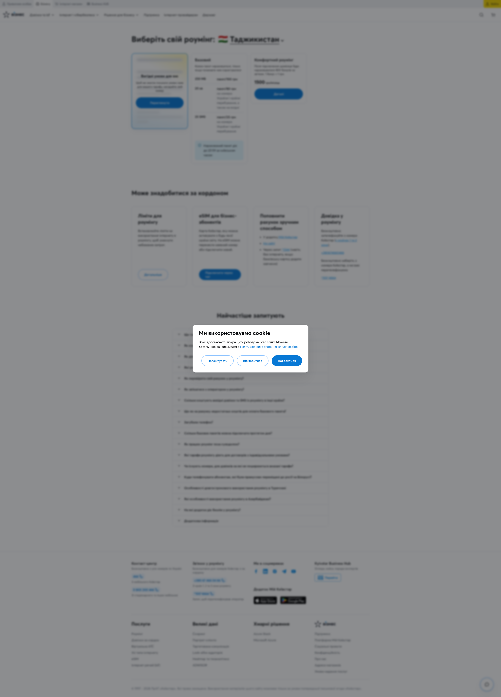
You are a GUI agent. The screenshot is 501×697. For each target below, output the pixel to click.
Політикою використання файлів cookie (269, 347)
